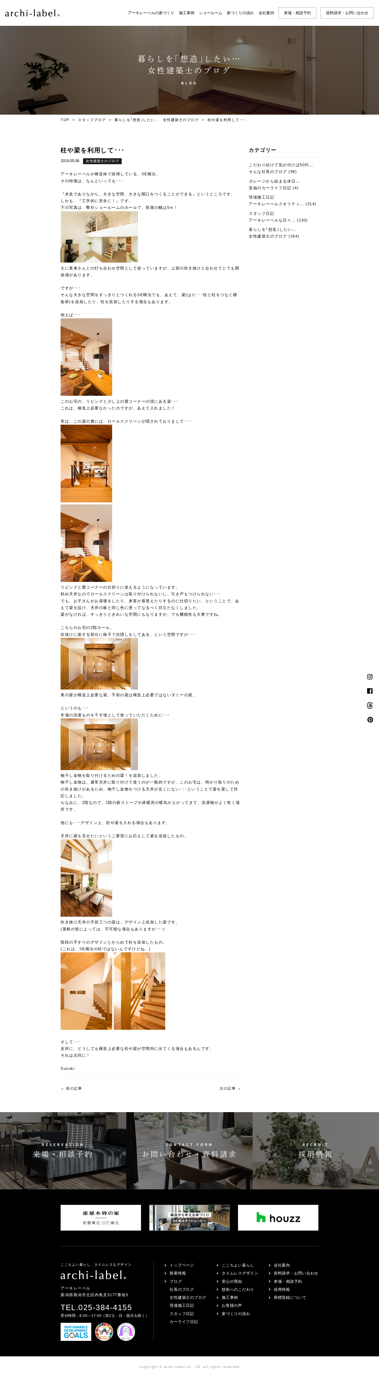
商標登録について (290, 1297)
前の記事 (71, 1088)
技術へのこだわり (238, 1289)
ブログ (176, 1281)
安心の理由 (232, 1281)
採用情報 (282, 1289)
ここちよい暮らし (238, 1265)
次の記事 (230, 1088)
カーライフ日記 (184, 1321)
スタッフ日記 (182, 1313)
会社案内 (266, 13)
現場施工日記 (182, 1305)
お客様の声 (232, 1305)
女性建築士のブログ (102, 161)
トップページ (182, 1265)
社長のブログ (182, 1289)
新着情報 (178, 1273)
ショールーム (210, 13)
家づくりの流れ (240, 13)
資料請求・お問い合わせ (347, 13)
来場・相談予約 (297, 13)
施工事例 (186, 13)
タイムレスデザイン (240, 1273)
